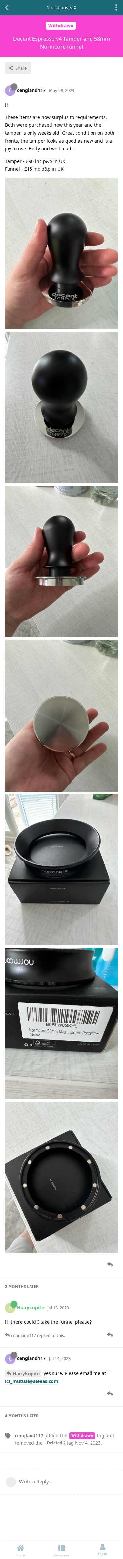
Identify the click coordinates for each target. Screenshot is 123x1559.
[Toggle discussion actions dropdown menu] (116, 7)
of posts (59, 7)
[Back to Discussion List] (6, 7)
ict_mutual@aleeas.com (31, 1381)
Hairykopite (26, 1373)
